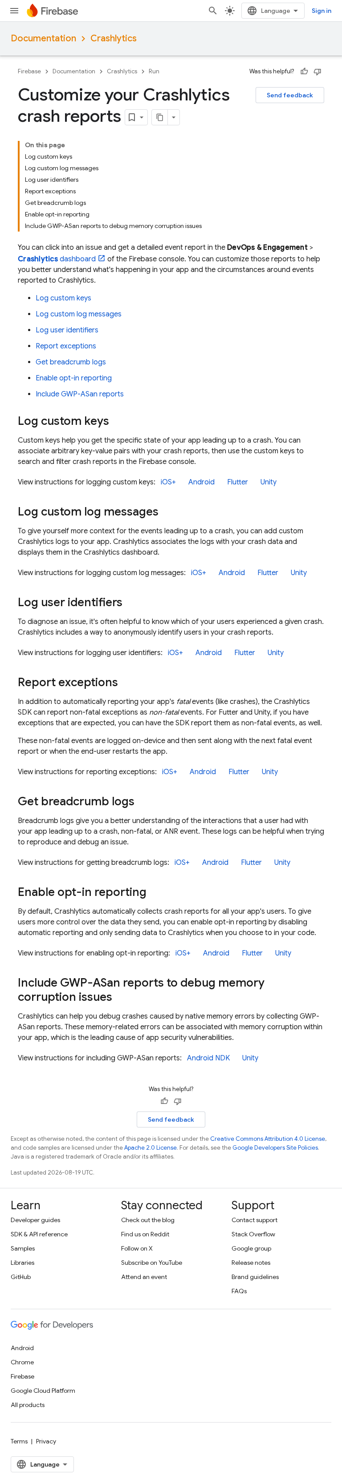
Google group (251, 1248)
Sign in (321, 11)
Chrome (22, 1362)
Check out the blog (148, 1220)
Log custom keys (63, 298)
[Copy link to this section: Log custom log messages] (167, 512)
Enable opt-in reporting (74, 378)
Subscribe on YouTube (151, 1263)
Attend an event (144, 1277)
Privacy (46, 1441)
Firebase (29, 71)
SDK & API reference (39, 1234)
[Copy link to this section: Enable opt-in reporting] (155, 892)
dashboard (57, 259)
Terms (19, 1441)
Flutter (237, 482)
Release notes (251, 1263)
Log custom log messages (79, 314)
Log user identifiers (67, 330)
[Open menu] (14, 10)
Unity (269, 482)
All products (28, 1405)
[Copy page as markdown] (160, 117)
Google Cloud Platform (43, 1391)
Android (201, 482)
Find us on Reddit (145, 1234)
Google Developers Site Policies (275, 1147)
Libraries (22, 1263)
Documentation (43, 38)
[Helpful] (304, 71)
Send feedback (290, 95)
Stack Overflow (253, 1234)
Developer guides (35, 1220)
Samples (23, 1248)
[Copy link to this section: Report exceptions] (127, 683)
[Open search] (213, 10)
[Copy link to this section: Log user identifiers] (131, 603)
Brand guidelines (255, 1277)
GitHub (21, 1277)
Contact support (254, 1220)
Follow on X (137, 1248)
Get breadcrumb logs (71, 362)
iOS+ (168, 482)
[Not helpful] (317, 71)
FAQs (239, 1291)
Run (154, 71)
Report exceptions (66, 346)
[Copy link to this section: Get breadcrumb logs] (143, 802)
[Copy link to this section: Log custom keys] (118, 421)
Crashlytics (113, 38)
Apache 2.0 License (150, 1147)
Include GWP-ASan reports (80, 394)
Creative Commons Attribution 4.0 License (267, 1139)
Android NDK (208, 1058)
